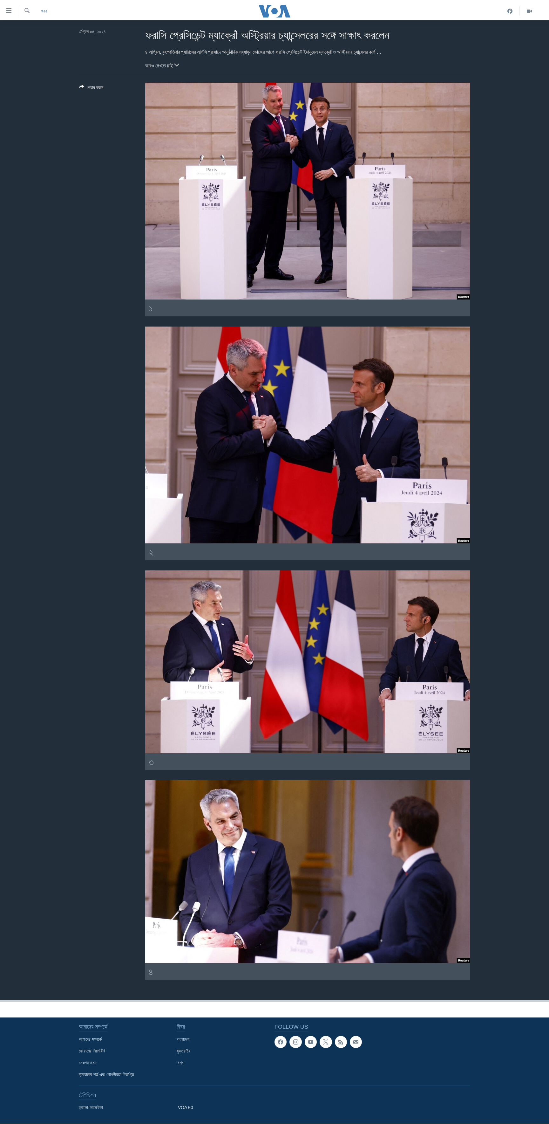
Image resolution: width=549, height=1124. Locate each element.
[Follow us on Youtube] (311, 1042)
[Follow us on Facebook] (280, 1042)
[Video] (529, 11)
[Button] (91, 88)
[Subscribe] (356, 1042)
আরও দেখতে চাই (159, 65)
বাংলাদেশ (183, 1039)
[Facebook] (510, 11)
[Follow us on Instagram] (295, 1042)
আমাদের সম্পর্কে (90, 1039)
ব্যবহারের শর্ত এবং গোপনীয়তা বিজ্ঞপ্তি (106, 1074)
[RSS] (341, 1042)
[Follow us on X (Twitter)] (326, 1042)
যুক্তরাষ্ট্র (183, 1050)
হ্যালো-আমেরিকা (91, 1107)
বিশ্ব (180, 1062)
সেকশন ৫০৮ (88, 1062)
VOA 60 (185, 1107)
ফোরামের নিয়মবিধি (92, 1050)
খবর (44, 11)
